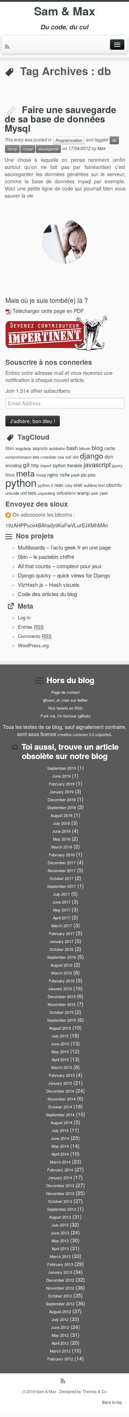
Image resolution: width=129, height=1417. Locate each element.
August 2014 (61, 1122)
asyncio (40, 448)
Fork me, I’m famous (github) (65, 716)
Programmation (69, 140)
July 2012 (60, 1319)
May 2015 (60, 1051)
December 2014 (60, 1091)
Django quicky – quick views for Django (64, 575)
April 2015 (60, 1059)
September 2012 (60, 1303)
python (21, 482)
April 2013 (60, 1248)
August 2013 (60, 1217)
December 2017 (62, 862)
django (91, 455)
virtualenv (66, 493)
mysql (28, 148)
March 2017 (61, 925)
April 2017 (61, 917)
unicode (12, 493)
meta (25, 473)
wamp (83, 492)
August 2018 (61, 815)
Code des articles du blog (47, 594)
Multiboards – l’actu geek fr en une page (64, 547)
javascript (97, 464)
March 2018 (61, 847)
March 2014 (60, 1162)
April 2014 (60, 1154)
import (45, 465)
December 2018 (62, 799)
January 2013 (60, 1272)
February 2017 (62, 933)
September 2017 (61, 886)
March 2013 (60, 1256)
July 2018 (61, 823)
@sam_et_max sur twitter (65, 700)
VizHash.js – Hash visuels (49, 584)
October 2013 (60, 1201)
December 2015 (62, 996)
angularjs (23, 448)
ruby (68, 485)
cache (109, 448)
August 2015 (60, 1028)
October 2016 (61, 949)
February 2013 (60, 1264)
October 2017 (61, 878)
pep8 (75, 475)
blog (97, 447)
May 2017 (61, 910)
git (26, 464)
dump (12, 148)
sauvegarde (48, 148)
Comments (35, 636)
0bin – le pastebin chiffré (46, 556)
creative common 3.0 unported (84, 734)
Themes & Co (94, 1391)
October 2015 (61, 1012)
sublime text (94, 485)
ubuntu (114, 484)
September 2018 (61, 807)
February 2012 (60, 1359)
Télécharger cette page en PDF (48, 310)
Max (101, 148)
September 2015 (61, 1020)
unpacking (46, 493)
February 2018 (62, 854)
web (94, 493)
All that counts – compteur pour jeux (60, 566)
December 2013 (60, 1185)
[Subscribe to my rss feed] (8, 46)
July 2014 (60, 1130)
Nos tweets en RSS (65, 708)
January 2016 (60, 988)
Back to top (112, 1402)
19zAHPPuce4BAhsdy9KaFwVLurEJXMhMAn (56, 525)
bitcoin (84, 448)
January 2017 (61, 941)
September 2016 (61, 957)
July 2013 (60, 1225)
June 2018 (61, 831)
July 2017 (61, 894)
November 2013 (60, 1193)
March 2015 (61, 1067)
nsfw (65, 474)
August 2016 (61, 965)
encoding (13, 465)
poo (91, 474)
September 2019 (61, 768)
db (114, 140)
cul (68, 457)
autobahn (57, 448)
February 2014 (60, 1169)
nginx (52, 474)
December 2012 (60, 1280)
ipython (59, 465)
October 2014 (60, 1106)
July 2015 (60, 1036)
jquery (117, 465)
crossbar (48, 457)
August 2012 (60, 1311)
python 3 (45, 485)
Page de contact (65, 692)
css (61, 457)
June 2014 (60, 1138)
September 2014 (60, 1114)
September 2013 (61, 1209)
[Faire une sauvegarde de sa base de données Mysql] (64, 241)
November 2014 (62, 1099)
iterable (74, 465)
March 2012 (60, 1351)
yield (104, 493)
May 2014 (60, 1146)
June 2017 (61, 902)
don (109, 456)
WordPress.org (33, 645)
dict (75, 457)
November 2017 (62, 870)
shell (78, 485)
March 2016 (61, 973)
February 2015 (62, 1075)
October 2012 (60, 1295)
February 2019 (62, 784)
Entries (31, 626)
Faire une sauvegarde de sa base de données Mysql (60, 118)
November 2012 (60, 1288)
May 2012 (60, 1335)
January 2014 (60, 1177)
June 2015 (60, 1043)
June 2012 (60, 1327)
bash (72, 447)
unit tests (28, 493)
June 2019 (61, 776)
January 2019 (61, 791)
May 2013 (60, 1240)
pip (83, 475)
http (35, 465)
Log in (24, 617)
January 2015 (60, 1083)
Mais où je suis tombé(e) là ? (46, 300)
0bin (9, 448)
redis (58, 485)
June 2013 (60, 1232)
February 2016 (62, 980)
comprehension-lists (22, 457)
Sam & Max (64, 10)
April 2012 (60, 1343)
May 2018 (61, 839)
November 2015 (62, 1004)
